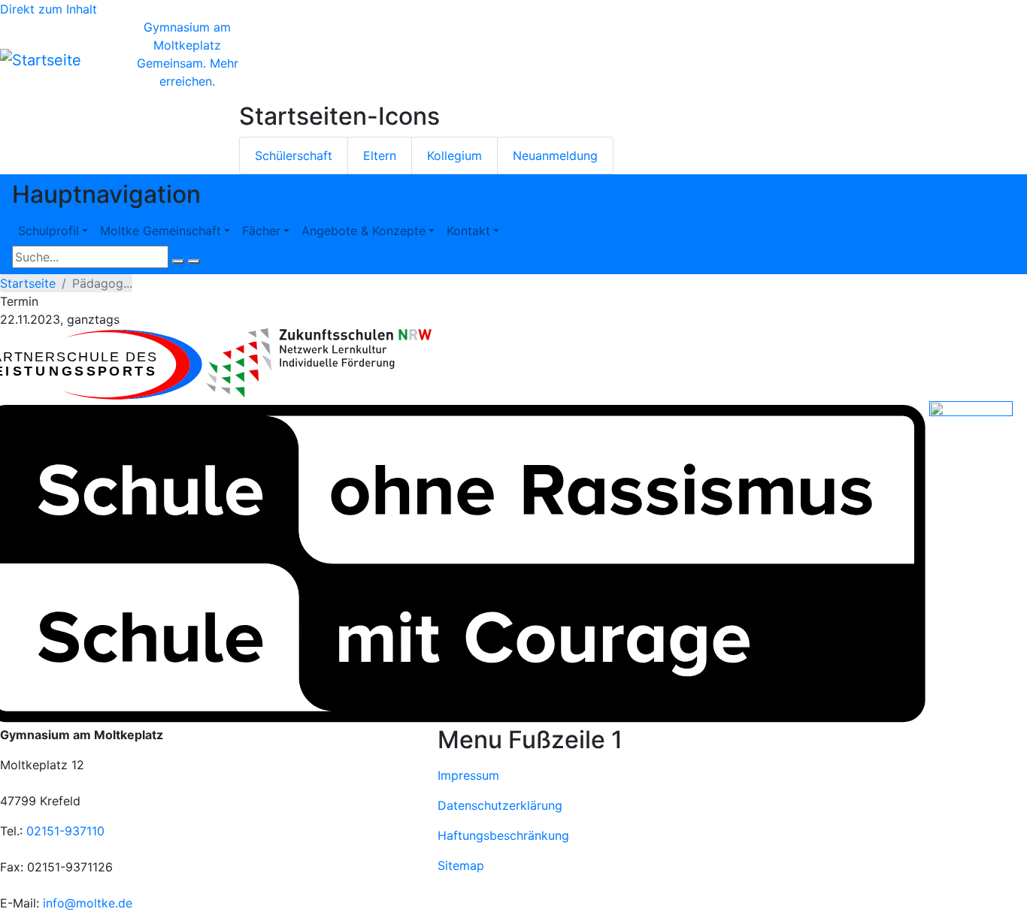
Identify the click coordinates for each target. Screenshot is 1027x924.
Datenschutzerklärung (500, 805)
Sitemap (461, 865)
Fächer (261, 230)
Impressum (468, 775)
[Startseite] (40, 60)
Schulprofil (48, 230)
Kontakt (468, 230)
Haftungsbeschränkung (503, 835)
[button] (319, 363)
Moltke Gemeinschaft (160, 230)
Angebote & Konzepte (363, 230)
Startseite (28, 283)
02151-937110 (65, 830)
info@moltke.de (87, 902)
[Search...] (178, 261)
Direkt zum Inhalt (48, 9)
